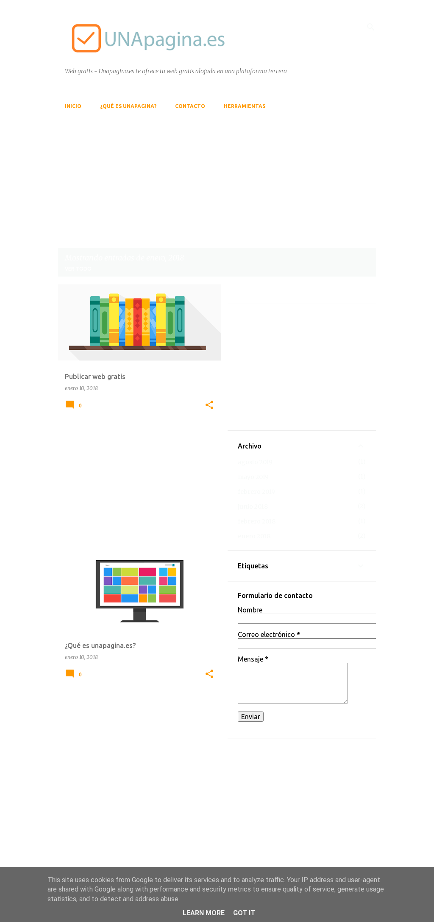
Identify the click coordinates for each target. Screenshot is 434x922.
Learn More (204, 913)
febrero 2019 (256, 492)
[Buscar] (371, 27)
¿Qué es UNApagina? (128, 106)
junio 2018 (253, 506)
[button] (209, 405)
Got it (244, 913)
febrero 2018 (256, 521)
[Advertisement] (217, 175)
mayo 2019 (253, 477)
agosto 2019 (255, 462)
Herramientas (244, 106)
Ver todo (78, 268)
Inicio (73, 106)
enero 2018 (254, 536)
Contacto (190, 106)
